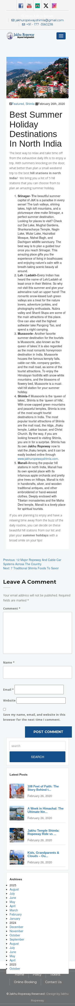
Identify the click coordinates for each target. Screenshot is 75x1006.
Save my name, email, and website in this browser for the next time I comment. (34, 717)
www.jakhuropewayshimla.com (38, 458)
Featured (18, 104)
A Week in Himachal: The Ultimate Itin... (46, 810)
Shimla (30, 104)
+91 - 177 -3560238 (39, 24)
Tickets (55, 974)
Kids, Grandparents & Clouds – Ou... (43, 854)
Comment (11, 608)
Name (9, 662)
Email (8, 690)
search (37, 756)
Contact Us (53, 982)
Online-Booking (25, 982)
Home (19, 974)
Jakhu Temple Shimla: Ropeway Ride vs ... (43, 832)
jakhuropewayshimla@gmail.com (40, 20)
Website (9, 700)
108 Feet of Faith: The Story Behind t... (43, 788)
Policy (37, 974)
